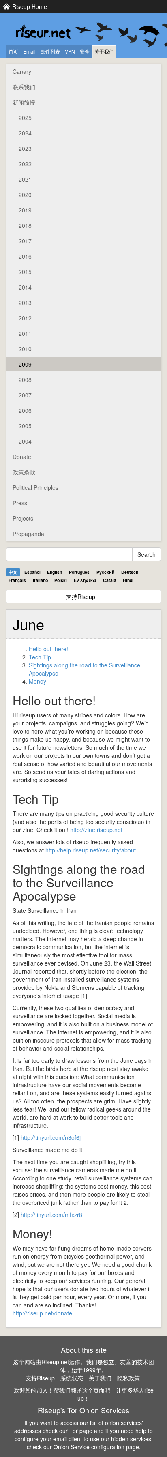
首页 (13, 51)
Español (32, 572)
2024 (25, 133)
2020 (25, 195)
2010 (25, 349)
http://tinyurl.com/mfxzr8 (51, 1214)
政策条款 (24, 472)
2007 (25, 395)
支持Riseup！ (83, 596)
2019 (25, 210)
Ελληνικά (85, 580)
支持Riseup (40, 1378)
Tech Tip (40, 657)
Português (79, 572)
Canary (22, 71)
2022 (25, 164)
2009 (25, 364)
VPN (70, 51)
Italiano (40, 580)
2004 (25, 441)
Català (109, 580)
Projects (23, 518)
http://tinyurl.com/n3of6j (51, 1137)
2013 (25, 302)
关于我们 (104, 51)
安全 (85, 51)
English (54, 572)
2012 (25, 318)
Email (29, 51)
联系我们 (24, 87)
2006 (25, 410)
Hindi (128, 580)
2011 (25, 333)
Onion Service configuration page (96, 1447)
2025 (25, 118)
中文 (13, 572)
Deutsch (129, 572)
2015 (25, 272)
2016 (25, 256)
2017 (25, 241)
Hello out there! (48, 649)
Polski (60, 580)
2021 (25, 179)
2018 (25, 225)
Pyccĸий (105, 572)
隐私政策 (128, 1378)
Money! (38, 681)
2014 (25, 287)
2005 (25, 426)
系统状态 (71, 1378)
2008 (25, 380)
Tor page (80, 1431)
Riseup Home (29, 6)
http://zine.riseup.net (96, 830)
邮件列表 (50, 51)
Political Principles (35, 487)
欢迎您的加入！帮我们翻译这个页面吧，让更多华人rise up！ (84, 1394)
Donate (22, 457)
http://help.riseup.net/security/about (90, 850)
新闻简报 (24, 102)
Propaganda (28, 534)
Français (17, 580)
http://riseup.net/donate (42, 1313)
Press (20, 503)
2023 (25, 148)
